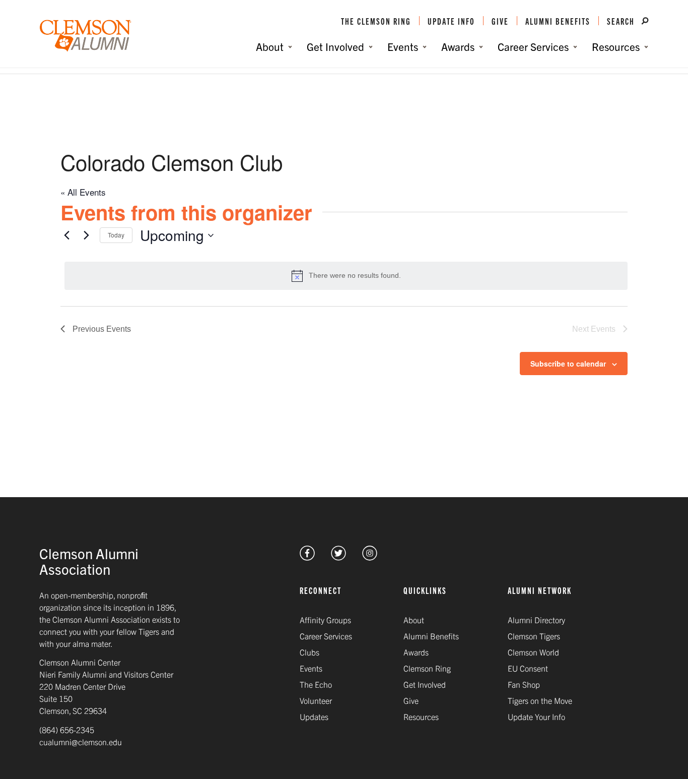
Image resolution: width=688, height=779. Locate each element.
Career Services (326, 636)
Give (500, 20)
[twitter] (338, 557)
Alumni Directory (536, 620)
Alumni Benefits (557, 20)
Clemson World (533, 652)
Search (622, 20)
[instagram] (369, 557)
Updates (314, 716)
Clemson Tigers (534, 636)
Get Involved (424, 684)
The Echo (316, 684)
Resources (421, 716)
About (413, 620)
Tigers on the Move (540, 700)
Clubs (309, 652)
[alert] (346, 276)
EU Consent (528, 668)
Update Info (451, 20)
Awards (416, 652)
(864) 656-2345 (66, 730)
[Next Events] (86, 235)
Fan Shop (524, 684)
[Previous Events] (66, 235)
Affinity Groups (325, 620)
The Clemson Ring (376, 20)
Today (116, 234)
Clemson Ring (427, 668)
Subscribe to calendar (568, 363)
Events (311, 668)
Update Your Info (536, 716)
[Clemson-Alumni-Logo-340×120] (85, 36)
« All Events (83, 192)
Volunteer (316, 700)
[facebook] (307, 557)
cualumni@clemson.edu (80, 742)
